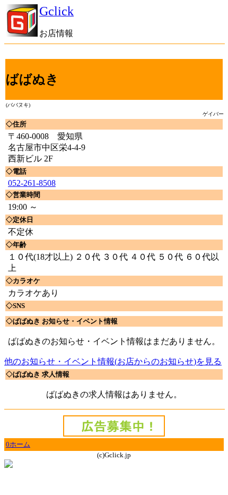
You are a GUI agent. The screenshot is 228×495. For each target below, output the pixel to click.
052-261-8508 (32, 182)
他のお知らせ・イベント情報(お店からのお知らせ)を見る (113, 361)
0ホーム (18, 444)
